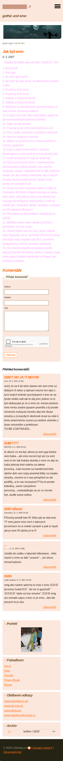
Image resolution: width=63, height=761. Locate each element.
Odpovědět (49, 434)
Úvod (5, 43)
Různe (8, 684)
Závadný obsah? (42, 747)
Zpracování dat (12, 752)
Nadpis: (7, 297)
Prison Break (12, 680)
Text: (6, 308)
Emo (7, 670)
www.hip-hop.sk (13, 705)
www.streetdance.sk (16, 701)
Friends (8, 675)
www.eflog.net (12, 710)
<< (9, 731)
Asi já (7, 666)
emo (10, 43)
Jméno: (7, 287)
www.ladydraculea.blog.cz (19, 715)
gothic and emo (14, 16)
